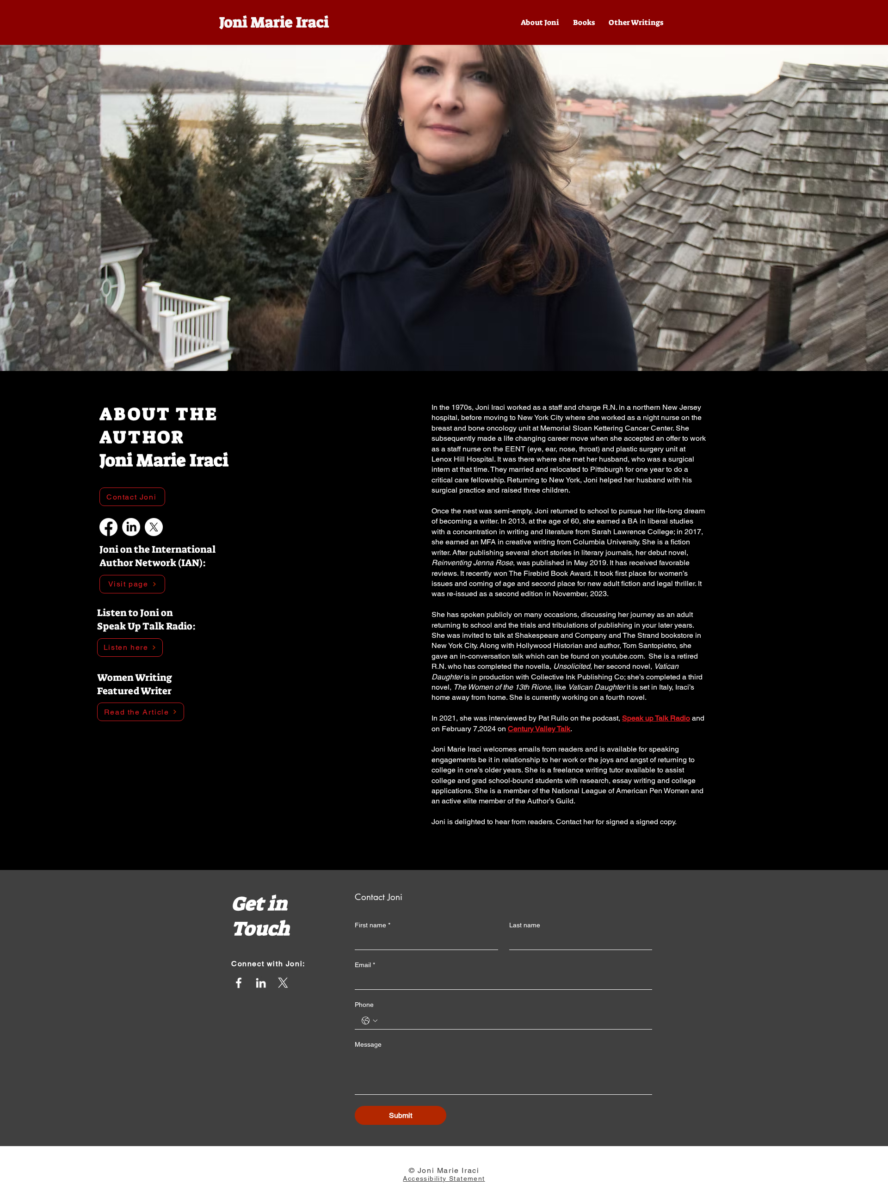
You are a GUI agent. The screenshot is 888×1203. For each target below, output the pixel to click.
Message (368, 1044)
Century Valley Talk (539, 728)
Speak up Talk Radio (656, 718)
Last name (524, 925)
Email (365, 965)
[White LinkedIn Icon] (261, 983)
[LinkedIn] (131, 527)
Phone (364, 1004)
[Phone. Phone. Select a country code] (369, 1020)
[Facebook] (108, 527)
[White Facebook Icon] (239, 983)
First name (372, 925)
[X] (154, 527)
